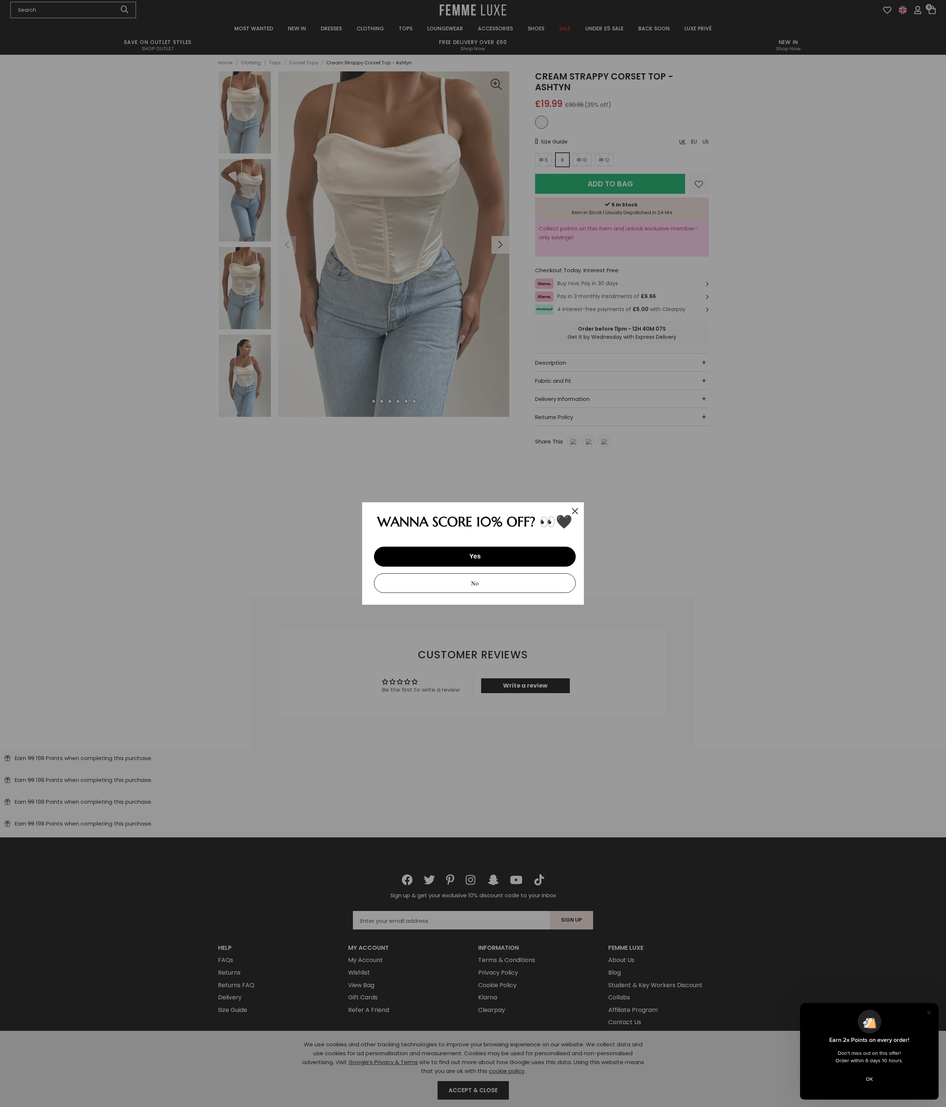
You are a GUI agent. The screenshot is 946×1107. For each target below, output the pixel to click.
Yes (475, 556)
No (475, 583)
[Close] (575, 511)
